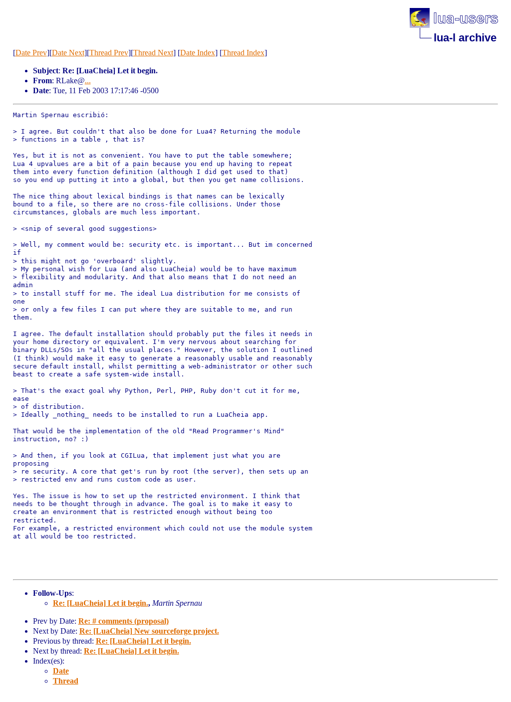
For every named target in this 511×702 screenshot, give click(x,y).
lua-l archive (465, 37)
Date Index (197, 52)
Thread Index (243, 52)
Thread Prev (108, 52)
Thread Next (153, 52)
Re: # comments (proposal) (123, 621)
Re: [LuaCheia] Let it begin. (100, 603)
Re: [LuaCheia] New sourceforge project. (149, 631)
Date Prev (31, 52)
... (88, 80)
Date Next (68, 52)
